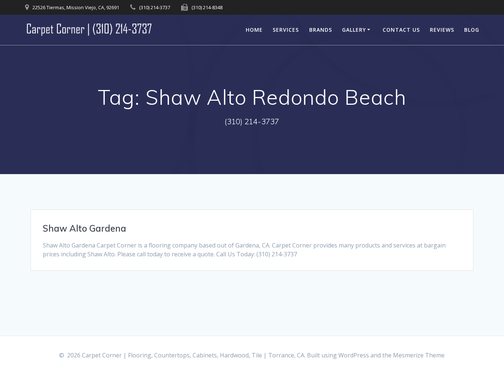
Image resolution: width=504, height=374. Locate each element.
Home (254, 29)
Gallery (354, 29)
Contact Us (401, 29)
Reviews (442, 29)
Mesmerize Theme (419, 355)
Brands (320, 29)
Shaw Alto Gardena (84, 228)
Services (286, 29)
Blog (471, 29)
